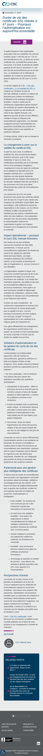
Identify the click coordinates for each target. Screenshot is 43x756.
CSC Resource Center (8, 725)
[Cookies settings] (2, 752)
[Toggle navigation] (40, 4)
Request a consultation (30, 725)
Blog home (7, 730)
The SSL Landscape (18, 616)
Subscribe (28, 730)
